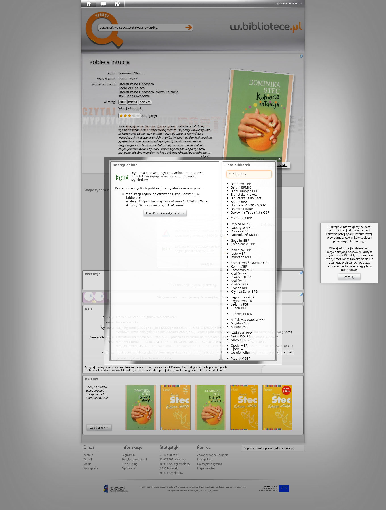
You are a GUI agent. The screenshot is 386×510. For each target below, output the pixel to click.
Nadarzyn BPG (241, 332)
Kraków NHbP (241, 277)
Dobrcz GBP (239, 231)
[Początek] (88, 4)
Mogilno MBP (240, 323)
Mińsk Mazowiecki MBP (248, 319)
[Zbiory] (103, 4)
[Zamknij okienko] (279, 158)
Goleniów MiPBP (243, 244)
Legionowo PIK (241, 301)
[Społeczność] (117, 4)
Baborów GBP (241, 184)
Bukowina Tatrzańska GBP (250, 212)
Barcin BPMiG (241, 187)
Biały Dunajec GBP (244, 191)
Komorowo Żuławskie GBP (250, 263)
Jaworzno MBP (241, 257)
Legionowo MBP (242, 297)
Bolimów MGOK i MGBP (248, 205)
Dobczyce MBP (241, 227)
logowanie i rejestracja (288, 3)
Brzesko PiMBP (242, 209)
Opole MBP (239, 345)
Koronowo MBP (242, 270)
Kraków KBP (239, 273)
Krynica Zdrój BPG (244, 291)
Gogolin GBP (240, 240)
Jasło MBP (238, 253)
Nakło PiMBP (240, 336)
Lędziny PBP (240, 304)
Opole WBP (239, 349)
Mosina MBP (240, 327)
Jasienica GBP (241, 250)
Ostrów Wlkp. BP (243, 352)
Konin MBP (239, 266)
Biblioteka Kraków (244, 194)
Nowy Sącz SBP (242, 340)
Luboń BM (238, 308)
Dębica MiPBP (241, 224)
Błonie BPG (239, 201)
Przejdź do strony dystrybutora (165, 213)
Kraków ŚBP (239, 284)
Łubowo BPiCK (241, 314)
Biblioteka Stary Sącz (246, 198)
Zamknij (349, 277)
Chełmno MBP (241, 218)
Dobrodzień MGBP (244, 235)
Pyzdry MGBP (240, 358)
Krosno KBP (239, 288)
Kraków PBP (239, 281)
